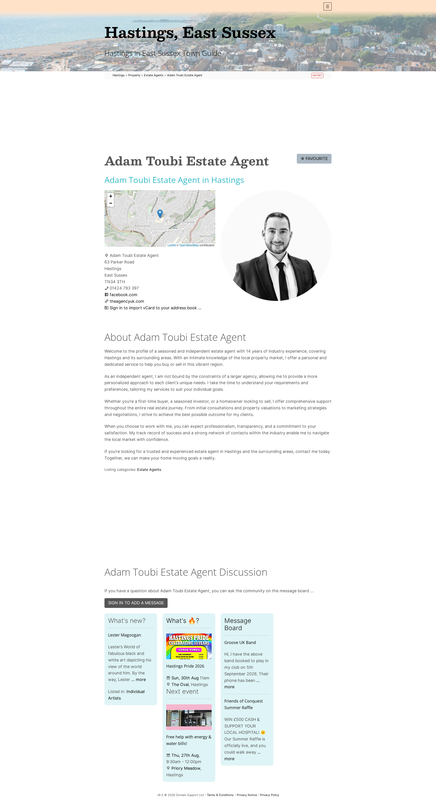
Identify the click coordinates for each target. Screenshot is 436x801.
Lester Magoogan (124, 635)
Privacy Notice (247, 795)
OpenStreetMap (189, 245)
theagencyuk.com (127, 301)
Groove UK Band (240, 642)
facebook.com (123, 294)
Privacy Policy (269, 795)
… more (138, 679)
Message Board (237, 624)
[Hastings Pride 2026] (189, 646)
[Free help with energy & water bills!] (189, 717)
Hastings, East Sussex (190, 32)
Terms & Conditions (220, 795)
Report (317, 75)
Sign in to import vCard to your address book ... (155, 307)
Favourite (314, 158)
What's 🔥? (182, 620)
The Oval (180, 684)
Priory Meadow (185, 768)
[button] (328, 6)
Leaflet (172, 245)
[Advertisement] (218, 116)
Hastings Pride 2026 (185, 666)
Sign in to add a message (136, 602)
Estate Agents (149, 469)
